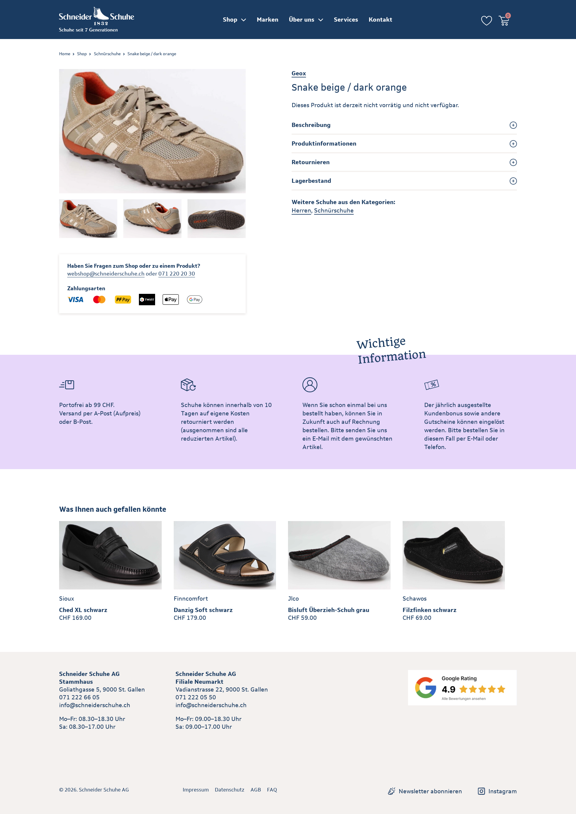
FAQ (272, 790)
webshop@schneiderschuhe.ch (106, 273)
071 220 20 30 (176, 273)
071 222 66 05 (79, 697)
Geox (299, 73)
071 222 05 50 (196, 697)
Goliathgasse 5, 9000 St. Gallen (102, 689)
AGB (255, 790)
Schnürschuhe (107, 53)
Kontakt (380, 19)
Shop (230, 19)
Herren (301, 210)
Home (64, 53)
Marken (267, 19)
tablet (184, 740)
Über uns (301, 19)
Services (346, 19)
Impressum (196, 790)
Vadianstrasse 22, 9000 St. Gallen (222, 689)
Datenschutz (229, 790)
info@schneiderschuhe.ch (94, 705)
